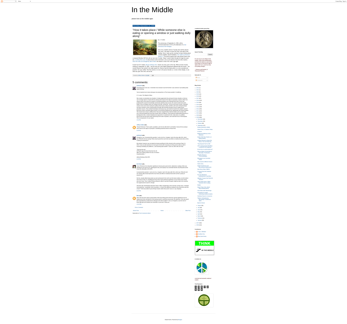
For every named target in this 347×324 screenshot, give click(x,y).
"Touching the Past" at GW (203, 144)
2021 (197, 90)
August (199, 205)
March (199, 216)
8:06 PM (139, 190)
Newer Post (136, 210)
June (199, 209)
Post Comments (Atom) (145, 213)
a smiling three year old (141, 59)
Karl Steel (139, 164)
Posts (198, 77)
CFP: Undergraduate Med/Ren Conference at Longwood (204, 146)
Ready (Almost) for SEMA (203, 127)
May (199, 211)
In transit (199, 131)
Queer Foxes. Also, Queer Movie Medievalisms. (203, 188)
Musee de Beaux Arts (151, 64)
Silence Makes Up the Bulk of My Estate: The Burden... (204, 152)
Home (162, 210)
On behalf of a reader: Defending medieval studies (205, 193)
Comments (199, 80)
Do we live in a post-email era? (205, 149)
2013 (197, 106)
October (200, 123)
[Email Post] (152, 75)
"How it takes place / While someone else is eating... (204, 182)
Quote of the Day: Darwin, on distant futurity (204, 137)
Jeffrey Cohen (140, 124)
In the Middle (152, 10)
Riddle (199, 185)
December (200, 119)
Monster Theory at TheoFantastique (202, 155)
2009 (197, 115)
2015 (197, 102)
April (199, 214)
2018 (197, 96)
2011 (197, 111)
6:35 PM (139, 159)
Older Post (187, 210)
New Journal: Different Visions (204, 161)
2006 (197, 225)
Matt (138, 195)
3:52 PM (139, 120)
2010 (197, 113)
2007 (197, 223)
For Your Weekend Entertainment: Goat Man (204, 175)
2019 (197, 94)
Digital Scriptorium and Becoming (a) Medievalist (204, 166)
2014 (197, 104)
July (199, 207)
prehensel (139, 85)
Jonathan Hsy (201, 234)
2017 (197, 98)
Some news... (200, 163)
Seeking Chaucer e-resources (204, 196)
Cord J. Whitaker (202, 231)
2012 (197, 109)
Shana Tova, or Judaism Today (205, 129)
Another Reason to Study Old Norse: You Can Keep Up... (204, 141)
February (200, 218)
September (200, 125)
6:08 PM (139, 130)
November (200, 121)
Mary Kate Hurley (202, 236)
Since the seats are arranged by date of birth (144, 61)
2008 (197, 117)
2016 (197, 100)
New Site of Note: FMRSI (203, 169)
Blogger (180, 319)
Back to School (201, 203)
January (200, 220)
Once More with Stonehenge (204, 190)
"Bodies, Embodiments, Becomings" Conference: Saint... (204, 199)
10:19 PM (139, 204)
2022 (197, 87)
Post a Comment (139, 207)
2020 (197, 92)
